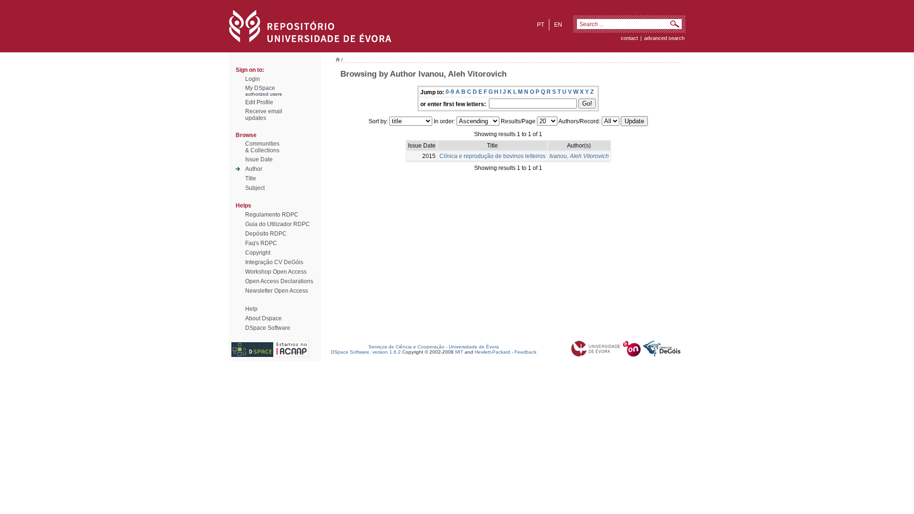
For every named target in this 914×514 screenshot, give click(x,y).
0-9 (450, 92)
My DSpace (260, 88)
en (558, 24)
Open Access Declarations (279, 281)
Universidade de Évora (474, 346)
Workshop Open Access (276, 271)
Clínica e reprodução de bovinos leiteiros (492, 156)
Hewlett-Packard (492, 352)
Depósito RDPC (266, 233)
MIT (459, 352)
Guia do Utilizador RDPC (277, 224)
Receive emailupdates (263, 114)
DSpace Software (267, 328)
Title (250, 178)
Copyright (257, 252)
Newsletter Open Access (276, 290)
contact (629, 38)
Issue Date (259, 159)
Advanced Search (664, 38)
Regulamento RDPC (271, 214)
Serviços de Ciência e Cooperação (406, 346)
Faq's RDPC (261, 243)
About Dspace (263, 318)
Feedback (525, 352)
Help (251, 309)
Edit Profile (259, 102)
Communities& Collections (262, 147)
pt (540, 24)
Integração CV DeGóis (274, 262)
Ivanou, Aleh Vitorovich (579, 156)
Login (252, 79)
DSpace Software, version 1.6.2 (366, 352)
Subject (255, 188)
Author (253, 169)
